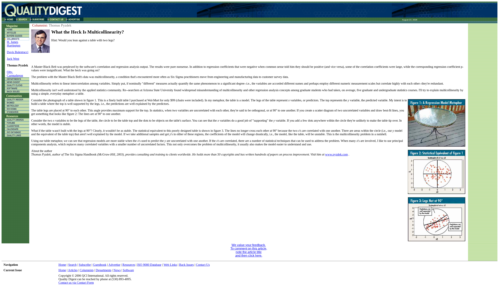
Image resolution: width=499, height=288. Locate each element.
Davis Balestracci (17, 52)
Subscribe (85, 264)
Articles (73, 270)
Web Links (170, 264)
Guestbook (99, 264)
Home (62, 264)
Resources (128, 264)
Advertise (114, 264)
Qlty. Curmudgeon (15, 73)
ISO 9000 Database (149, 264)
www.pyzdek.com (336, 154)
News (117, 270)
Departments (103, 270)
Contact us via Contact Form (76, 282)
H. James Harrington (13, 43)
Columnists (87, 270)
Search (72, 264)
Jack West (13, 58)
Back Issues (186, 264)
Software (128, 270)
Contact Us (203, 264)
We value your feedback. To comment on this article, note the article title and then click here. (248, 250)
